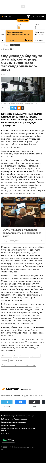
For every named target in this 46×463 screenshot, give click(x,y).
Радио (25, 396)
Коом (15, 356)
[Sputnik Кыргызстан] (7, 18)
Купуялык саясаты (8, 425)
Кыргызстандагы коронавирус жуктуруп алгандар (18, 365)
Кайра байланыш (7, 434)
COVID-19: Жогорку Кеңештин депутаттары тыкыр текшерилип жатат (22, 232)
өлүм (11, 360)
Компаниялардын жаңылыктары (13, 422)
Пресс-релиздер (20, 419)
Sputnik (5, 103)
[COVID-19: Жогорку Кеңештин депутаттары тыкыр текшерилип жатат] (23, 212)
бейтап (4, 360)
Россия (33, 396)
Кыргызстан (24, 356)
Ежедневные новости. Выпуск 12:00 (18, 36)
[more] (42, 240)
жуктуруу (19, 360)
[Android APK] (8, 440)
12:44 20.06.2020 (8, 74)
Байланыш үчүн (7, 419)
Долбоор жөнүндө (8, 416)
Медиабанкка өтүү (31, 103)
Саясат (17, 396)
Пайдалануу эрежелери (25, 416)
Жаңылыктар (6, 356)
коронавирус (35, 356)
